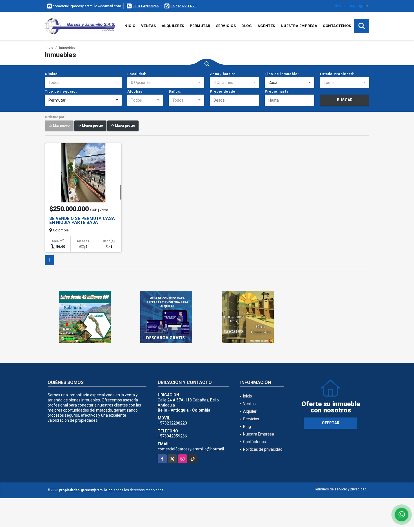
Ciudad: (52, 74)
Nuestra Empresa (299, 26)
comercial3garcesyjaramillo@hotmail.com (195, 449)
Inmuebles (67, 48)
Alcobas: (135, 91)
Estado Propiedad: (337, 74)
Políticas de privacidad (262, 449)
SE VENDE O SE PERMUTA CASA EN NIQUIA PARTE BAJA (82, 220)
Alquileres (173, 26)
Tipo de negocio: (61, 91)
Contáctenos (337, 26)
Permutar (200, 26)
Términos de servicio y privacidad (340, 489)
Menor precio (92, 126)
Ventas (148, 26)
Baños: (175, 91)
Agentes (266, 26)
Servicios (226, 26)
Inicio (129, 26)
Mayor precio (124, 126)
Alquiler (250, 411)
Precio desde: (223, 91)
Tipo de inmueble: (282, 74)
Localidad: (136, 74)
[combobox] (83, 82)
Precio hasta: (277, 91)
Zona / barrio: (222, 74)
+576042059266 (146, 6)
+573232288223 (184, 6)
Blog (246, 26)
